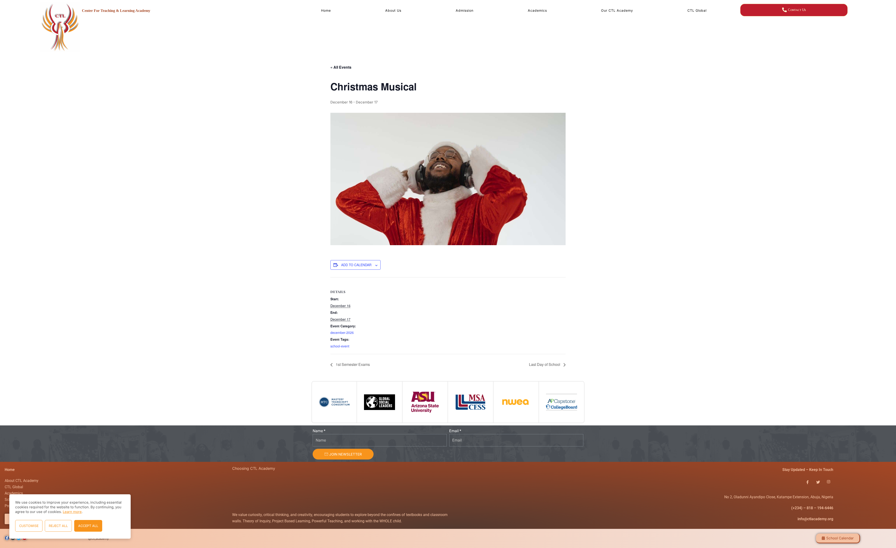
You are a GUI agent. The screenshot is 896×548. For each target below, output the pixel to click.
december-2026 (342, 332)
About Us (393, 10)
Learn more (72, 511)
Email (454, 430)
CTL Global (697, 10)
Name (318, 430)
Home (326, 10)
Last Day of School (545, 364)
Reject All (58, 526)
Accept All (88, 526)
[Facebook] (807, 482)
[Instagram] (828, 482)
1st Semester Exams (352, 364)
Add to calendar (356, 264)
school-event (339, 346)
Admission (464, 10)
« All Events (340, 67)
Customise (28, 526)
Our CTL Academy (617, 10)
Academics (537, 10)
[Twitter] (818, 482)
